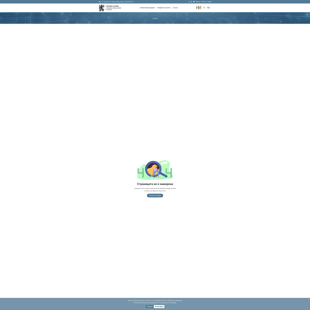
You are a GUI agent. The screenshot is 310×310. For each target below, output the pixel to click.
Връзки (198, 1)
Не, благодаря (159, 306)
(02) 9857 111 (130, 2)
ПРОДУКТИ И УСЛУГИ (163, 8)
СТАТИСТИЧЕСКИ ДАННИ (147, 8)
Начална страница (155, 195)
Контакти (203, 1)
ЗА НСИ (175, 8)
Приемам (149, 306)
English (209, 1)
